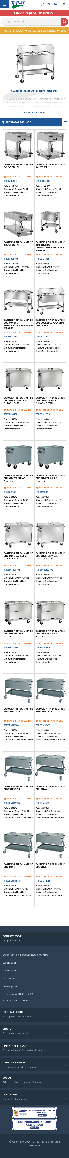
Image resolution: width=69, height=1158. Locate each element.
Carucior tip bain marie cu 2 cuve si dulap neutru (18, 478)
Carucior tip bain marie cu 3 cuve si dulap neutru (50, 478)
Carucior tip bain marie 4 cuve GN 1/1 (18, 243)
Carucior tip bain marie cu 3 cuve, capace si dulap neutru (50, 400)
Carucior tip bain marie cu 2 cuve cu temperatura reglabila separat (50, 246)
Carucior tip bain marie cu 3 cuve (50, 865)
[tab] (34, 939)
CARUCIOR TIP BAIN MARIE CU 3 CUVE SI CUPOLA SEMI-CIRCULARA (50, 322)
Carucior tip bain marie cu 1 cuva (50, 788)
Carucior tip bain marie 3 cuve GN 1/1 (50, 166)
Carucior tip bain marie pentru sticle (18, 710)
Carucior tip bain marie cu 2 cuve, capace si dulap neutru (18, 400)
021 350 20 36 (9, 970)
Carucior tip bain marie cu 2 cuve (18, 865)
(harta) (45, 954)
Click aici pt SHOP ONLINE (34, 13)
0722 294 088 (9, 978)
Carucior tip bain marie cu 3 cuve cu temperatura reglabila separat (18, 324)
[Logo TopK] (18, 5)
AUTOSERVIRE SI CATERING (42, 30)
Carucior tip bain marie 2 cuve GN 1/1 (18, 166)
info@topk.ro (10, 986)
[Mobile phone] (42, 4)
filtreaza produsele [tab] (18, 122)
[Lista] (65, 122)
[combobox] (34, 22)
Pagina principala (13, 30)
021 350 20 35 (9, 962)
